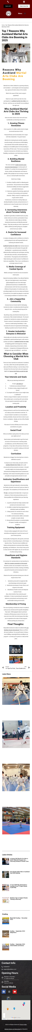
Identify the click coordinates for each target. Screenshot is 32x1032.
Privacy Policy (23, 1024)
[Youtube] (15, 992)
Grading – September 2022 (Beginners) (17, 931)
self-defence (19, 383)
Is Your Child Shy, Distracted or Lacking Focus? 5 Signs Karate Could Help (18, 886)
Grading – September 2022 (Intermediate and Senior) (17, 944)
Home (3, 25)
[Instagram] (9, 992)
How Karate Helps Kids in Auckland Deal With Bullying (19, 872)
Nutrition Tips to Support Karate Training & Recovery (19, 898)
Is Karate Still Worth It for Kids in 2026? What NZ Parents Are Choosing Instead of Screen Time (19, 860)
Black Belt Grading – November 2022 (18, 918)
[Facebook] (4, 992)
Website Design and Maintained (13, 1029)
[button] (24, 13)
